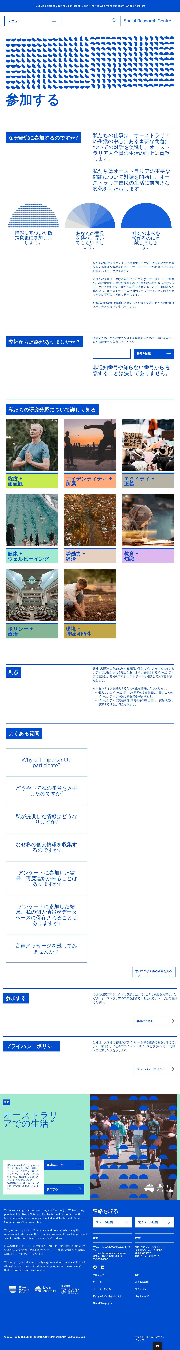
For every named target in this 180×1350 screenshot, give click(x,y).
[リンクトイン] (102, 1267)
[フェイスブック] (94, 1267)
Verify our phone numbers (112, 1253)
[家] (147, 21)
